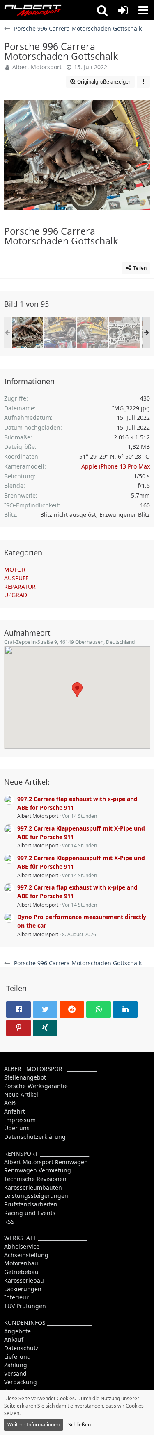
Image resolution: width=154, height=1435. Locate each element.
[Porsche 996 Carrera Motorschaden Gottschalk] (27, 332)
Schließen (79, 1424)
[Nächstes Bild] (137, 155)
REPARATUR (20, 587)
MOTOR (14, 569)
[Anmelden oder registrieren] (123, 10)
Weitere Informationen (33, 1424)
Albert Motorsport (37, 67)
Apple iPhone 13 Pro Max (115, 466)
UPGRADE (17, 595)
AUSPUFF (16, 578)
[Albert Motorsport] (32, 10)
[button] (102, 10)
